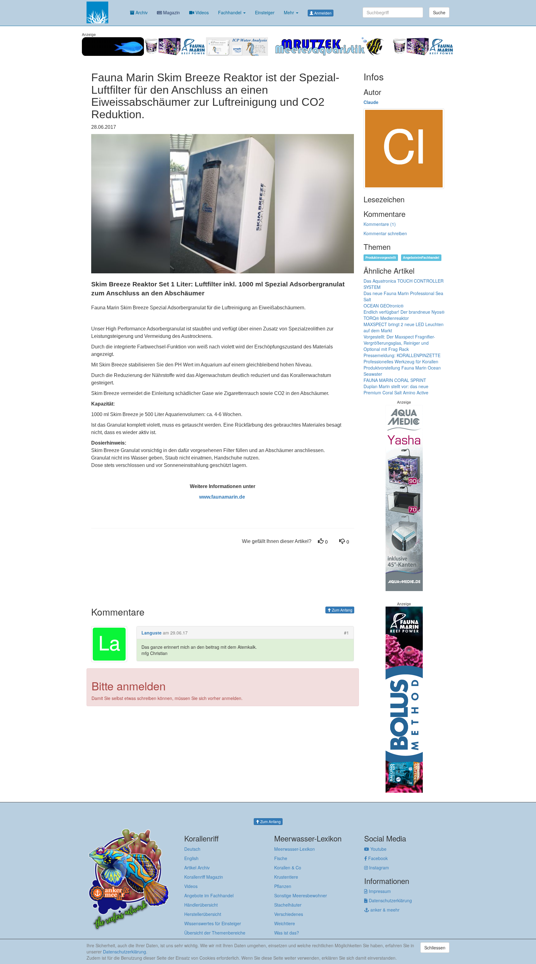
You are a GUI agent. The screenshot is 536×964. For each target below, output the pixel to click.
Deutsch (192, 849)
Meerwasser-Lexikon (294, 849)
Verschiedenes (288, 914)
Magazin (171, 12)
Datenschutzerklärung (390, 900)
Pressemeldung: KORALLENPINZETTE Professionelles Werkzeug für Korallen (402, 358)
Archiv (141, 12)
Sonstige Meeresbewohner (300, 895)
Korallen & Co (287, 867)
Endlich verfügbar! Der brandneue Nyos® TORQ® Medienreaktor (404, 315)
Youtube (377, 849)
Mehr (289, 12)
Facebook (377, 858)
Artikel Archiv (197, 867)
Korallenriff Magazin (203, 877)
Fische (280, 858)
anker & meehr (384, 910)
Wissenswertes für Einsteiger (212, 923)
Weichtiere (284, 923)
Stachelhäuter (288, 905)
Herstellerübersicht (202, 914)
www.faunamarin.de (222, 497)
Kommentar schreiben (385, 233)
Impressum (379, 891)
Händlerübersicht (201, 905)
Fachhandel (230, 12)
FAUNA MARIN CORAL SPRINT (395, 380)
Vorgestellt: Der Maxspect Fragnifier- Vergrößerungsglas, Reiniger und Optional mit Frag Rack (399, 343)
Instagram (378, 867)
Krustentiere (286, 877)
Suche (439, 12)
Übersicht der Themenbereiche (214, 933)
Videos (201, 12)
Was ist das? (286, 933)
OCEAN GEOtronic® (384, 306)
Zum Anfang (341, 609)
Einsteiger (265, 12)
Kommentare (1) (380, 224)
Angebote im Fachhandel (209, 895)
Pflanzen (282, 886)
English (191, 858)
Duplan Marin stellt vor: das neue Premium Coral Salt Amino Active (396, 389)
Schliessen (434, 947)
